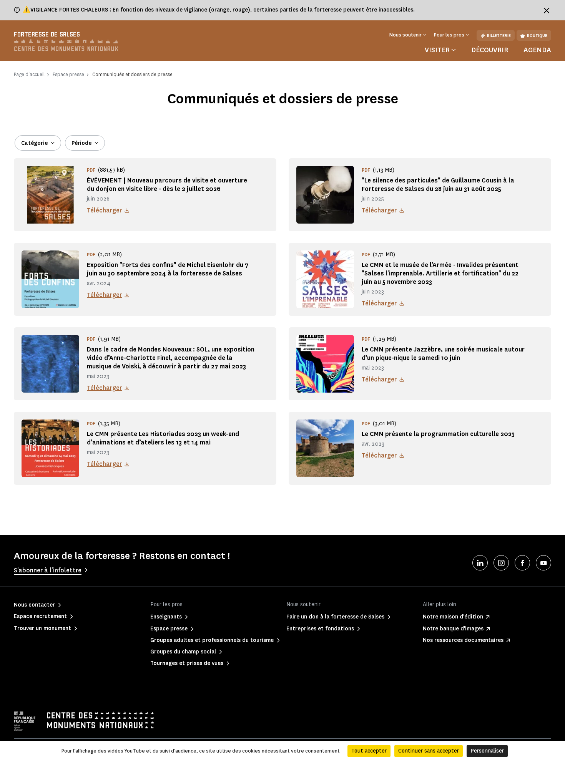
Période (81, 143)
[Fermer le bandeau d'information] (546, 10)
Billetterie (499, 35)
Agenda (537, 50)
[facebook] (522, 562)
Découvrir (489, 50)
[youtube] (543, 562)
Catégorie (34, 143)
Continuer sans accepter (428, 750)
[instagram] (501, 562)
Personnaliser (487, 750)
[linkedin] (480, 562)
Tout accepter (369, 750)
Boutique (537, 35)
